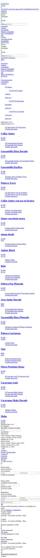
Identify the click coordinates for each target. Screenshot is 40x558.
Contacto (4, 11)
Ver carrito (4, 532)
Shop (17, 9)
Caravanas (4, 26)
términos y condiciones (13, 510)
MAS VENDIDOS (7, 33)
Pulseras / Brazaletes (7, 32)
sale (2, 35)
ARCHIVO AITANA (8, 9)
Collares (3, 28)
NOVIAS (35, 9)
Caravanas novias (6, 39)
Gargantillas (5, 30)
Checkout (4, 541)
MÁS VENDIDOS (25, 9)
